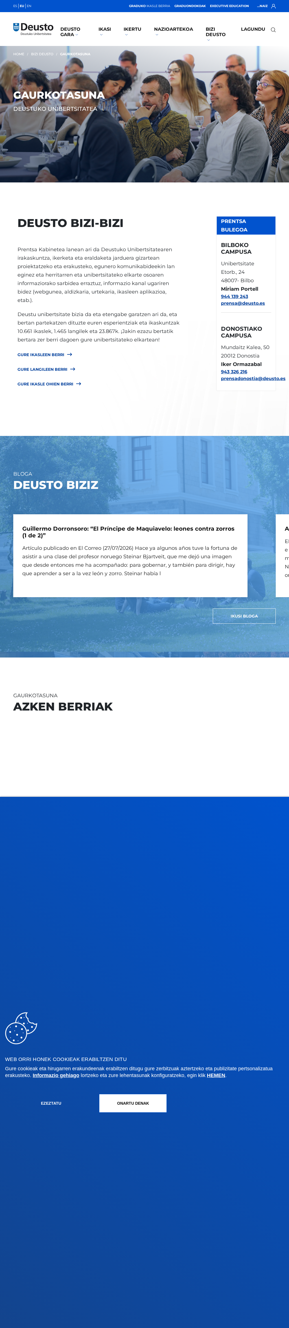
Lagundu (253, 29)
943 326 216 (234, 371)
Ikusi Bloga (244, 616)
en (29, 6)
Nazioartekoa (173, 29)
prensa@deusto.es (243, 303)
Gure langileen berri (42, 369)
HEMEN (216, 1075)
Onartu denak (133, 1103)
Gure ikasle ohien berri (45, 384)
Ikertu (132, 29)
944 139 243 (234, 296)
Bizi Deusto (216, 32)
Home (18, 54)
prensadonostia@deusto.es (246, 378)
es (15, 6)
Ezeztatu (51, 1103)
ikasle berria (149, 6)
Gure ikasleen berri (40, 354)
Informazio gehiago (56, 1075)
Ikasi (104, 29)
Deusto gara (70, 32)
